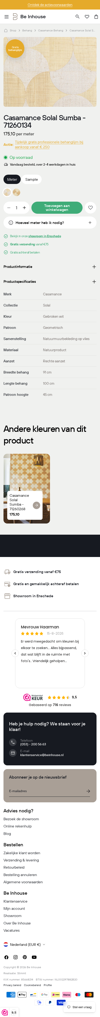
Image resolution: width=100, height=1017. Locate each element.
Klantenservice (15, 901)
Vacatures (11, 930)
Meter (12, 179)
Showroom (12, 915)
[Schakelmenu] (6, 17)
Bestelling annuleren (20, 874)
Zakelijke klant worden (21, 852)
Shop (13, 30)
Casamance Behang (50, 30)
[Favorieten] (87, 17)
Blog (7, 833)
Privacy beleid (12, 985)
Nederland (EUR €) (25, 944)
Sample (31, 179)
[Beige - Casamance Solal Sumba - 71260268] (16, 192)
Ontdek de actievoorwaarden (50, 5)
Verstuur (88, 791)
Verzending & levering (21, 860)
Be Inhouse (34, 967)
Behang (27, 30)
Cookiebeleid (32, 985)
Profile (48, 985)
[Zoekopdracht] (77, 17)
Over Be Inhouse (17, 923)
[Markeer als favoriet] (90, 208)
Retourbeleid (13, 867)
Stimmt (21, 973)
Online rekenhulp (17, 826)
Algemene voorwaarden (23, 882)
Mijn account (14, 908)
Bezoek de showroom (21, 819)
